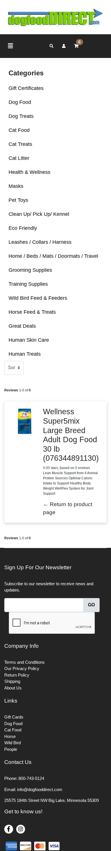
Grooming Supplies (30, 270)
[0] (76, 46)
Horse (10, 736)
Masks (16, 186)
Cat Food (19, 130)
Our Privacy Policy (21, 668)
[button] (63, 46)
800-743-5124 (31, 778)
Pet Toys (18, 200)
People (10, 749)
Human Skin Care (29, 340)
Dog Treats (21, 116)
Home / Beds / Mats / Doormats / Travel (53, 256)
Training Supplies (28, 284)
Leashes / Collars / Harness (40, 242)
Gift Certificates (26, 88)
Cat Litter (19, 158)
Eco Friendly (23, 228)
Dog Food (20, 102)
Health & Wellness (29, 172)
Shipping (12, 681)
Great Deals (22, 326)
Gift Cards (13, 717)
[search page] (52, 46)
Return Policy (16, 675)
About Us (13, 687)
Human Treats (25, 354)
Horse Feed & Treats (32, 312)
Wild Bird (12, 742)
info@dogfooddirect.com (39, 789)
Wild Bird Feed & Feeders (38, 298)
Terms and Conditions (24, 662)
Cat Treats (20, 144)
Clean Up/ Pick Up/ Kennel (39, 214)
